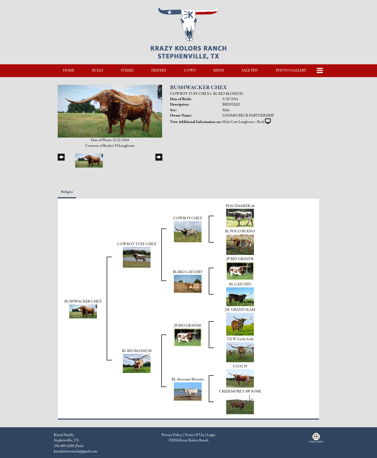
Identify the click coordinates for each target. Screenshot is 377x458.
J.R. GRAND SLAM (240, 309)
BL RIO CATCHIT (188, 272)
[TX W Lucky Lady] (240, 352)
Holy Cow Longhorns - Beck (243, 121)
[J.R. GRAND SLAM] (240, 323)
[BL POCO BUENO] (240, 244)
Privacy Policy (172, 435)
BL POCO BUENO (240, 231)
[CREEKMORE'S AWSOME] (240, 404)
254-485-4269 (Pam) (69, 446)
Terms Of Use (194, 435)
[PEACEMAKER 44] (240, 218)
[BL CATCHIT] (240, 296)
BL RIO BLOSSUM (228, 93)
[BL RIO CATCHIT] (188, 283)
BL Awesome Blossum (188, 379)
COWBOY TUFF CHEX (189, 93)
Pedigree (67, 192)
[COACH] (240, 378)
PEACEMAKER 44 (240, 206)
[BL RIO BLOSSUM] (137, 363)
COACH (240, 366)
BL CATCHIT (240, 284)
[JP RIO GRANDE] (240, 270)
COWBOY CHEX (187, 218)
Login (211, 435)
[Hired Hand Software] (316, 440)
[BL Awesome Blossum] (188, 391)
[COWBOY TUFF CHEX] (137, 257)
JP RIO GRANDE (240, 259)
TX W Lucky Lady (240, 339)
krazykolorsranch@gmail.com (75, 451)
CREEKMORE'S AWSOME (240, 391)
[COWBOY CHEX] (188, 231)
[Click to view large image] (110, 110)
